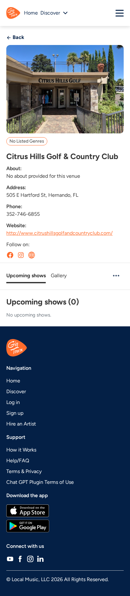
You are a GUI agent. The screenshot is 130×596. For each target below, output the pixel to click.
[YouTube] (10, 559)
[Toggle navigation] (119, 13)
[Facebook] (20, 559)
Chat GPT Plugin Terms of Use (40, 482)
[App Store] (65, 510)
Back (17, 37)
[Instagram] (30, 559)
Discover (16, 391)
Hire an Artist (21, 424)
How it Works (21, 450)
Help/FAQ (17, 461)
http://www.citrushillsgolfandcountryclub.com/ (59, 233)
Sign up (14, 413)
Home (31, 13)
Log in (13, 402)
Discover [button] (50, 13)
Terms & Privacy (24, 471)
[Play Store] (65, 526)
